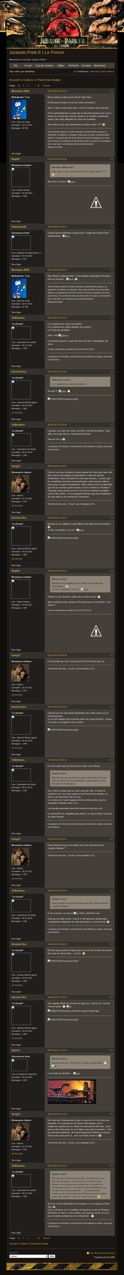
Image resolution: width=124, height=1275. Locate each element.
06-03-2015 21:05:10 (57, 997)
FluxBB (111, 1257)
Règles (61, 65)
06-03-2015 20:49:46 (57, 707)
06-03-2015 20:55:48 (57, 890)
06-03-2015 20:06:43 (57, 270)
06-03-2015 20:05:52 (57, 227)
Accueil (28, 65)
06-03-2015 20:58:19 (57, 944)
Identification (100, 65)
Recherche (74, 65)
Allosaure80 (18, 226)
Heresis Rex (18, 371)
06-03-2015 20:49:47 (57, 760)
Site (15, 65)
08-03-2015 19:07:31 (57, 1166)
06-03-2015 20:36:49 (57, 571)
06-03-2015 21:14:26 (57, 1050)
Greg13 (15, 466)
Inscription (86, 65)
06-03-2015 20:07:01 (57, 318)
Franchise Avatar (49, 80)
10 (38, 85)
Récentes (95, 71)
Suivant (46, 85)
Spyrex (15, 1050)
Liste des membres (44, 65)
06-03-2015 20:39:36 (57, 655)
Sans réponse (107, 71)
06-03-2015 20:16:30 (57, 371)
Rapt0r (15, 159)
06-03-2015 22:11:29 (57, 1114)
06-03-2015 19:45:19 (57, 91)
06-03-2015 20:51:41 (57, 839)
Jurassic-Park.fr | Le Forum (36, 52)
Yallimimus (18, 317)
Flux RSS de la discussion (102, 1253)
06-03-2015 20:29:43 (57, 424)
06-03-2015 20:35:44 (57, 518)
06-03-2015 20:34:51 (57, 466)
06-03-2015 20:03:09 (57, 159)
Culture (28, 80)
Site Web (18, 413)
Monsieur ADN (20, 91)
